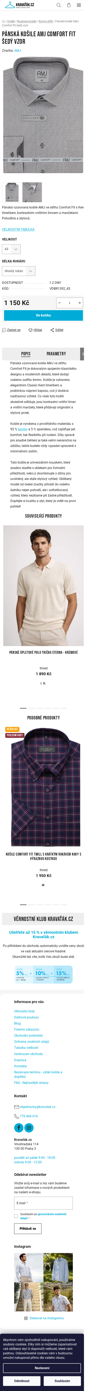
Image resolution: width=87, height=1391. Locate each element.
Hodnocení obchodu (28, 1054)
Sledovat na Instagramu (47, 1318)
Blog (17, 1023)
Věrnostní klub (24, 1011)
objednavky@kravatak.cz (37, 1107)
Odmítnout (21, 1381)
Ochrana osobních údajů (31, 1042)
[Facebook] (18, 1127)
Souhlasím (62, 1381)
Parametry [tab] (56, 354)
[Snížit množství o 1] (59, 303)
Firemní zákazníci (26, 1029)
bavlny (23, 429)
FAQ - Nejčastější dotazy (31, 1083)
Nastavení (42, 1368)
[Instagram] (29, 1127)
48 (43, 885)
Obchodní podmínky (28, 1035)
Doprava (20, 1060)
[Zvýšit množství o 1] (80, 303)
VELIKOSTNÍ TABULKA (18, 229)
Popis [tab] (26, 354)
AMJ (17, 50)
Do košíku (43, 315)
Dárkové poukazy (26, 1017)
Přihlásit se (28, 1229)
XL (44, 683)
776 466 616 (29, 1116)
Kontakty (20, 1066)
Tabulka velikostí (26, 1048)
